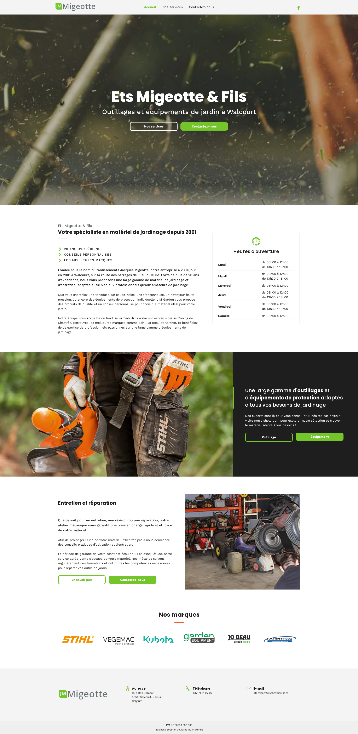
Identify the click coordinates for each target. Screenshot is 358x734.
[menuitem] (150, 7)
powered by (184, 729)
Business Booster (165, 729)
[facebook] (298, 8)
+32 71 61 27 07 (202, 692)
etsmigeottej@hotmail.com (270, 692)
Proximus (197, 729)
